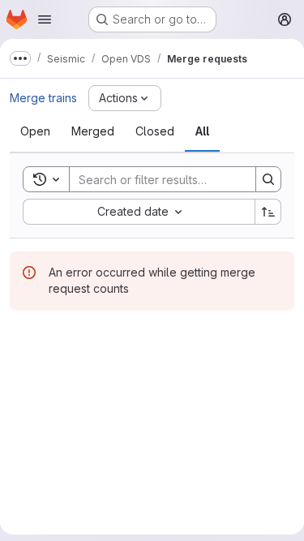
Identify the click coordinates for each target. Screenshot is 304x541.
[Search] (268, 179)
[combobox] (139, 212)
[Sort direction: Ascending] (268, 212)
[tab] (35, 131)
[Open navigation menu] (45, 19)
